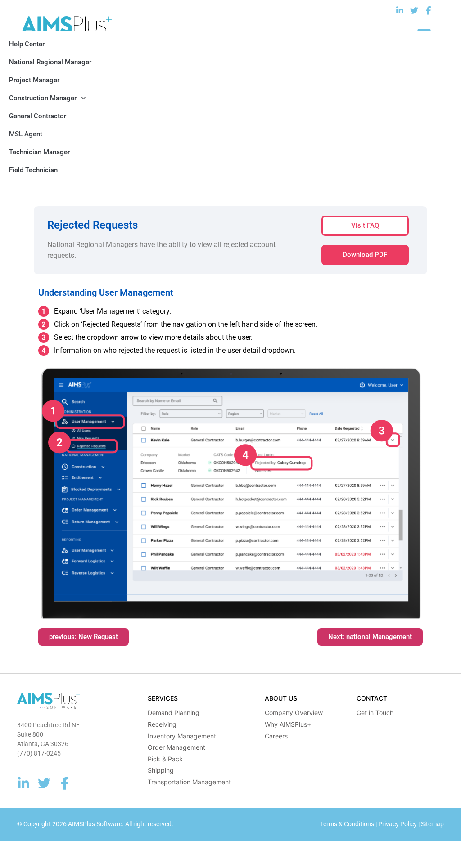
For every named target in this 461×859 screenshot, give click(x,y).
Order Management (176, 747)
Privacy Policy (397, 824)
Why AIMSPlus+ (288, 724)
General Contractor (37, 116)
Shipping (161, 770)
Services (163, 698)
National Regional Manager (50, 62)
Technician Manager (39, 152)
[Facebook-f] (428, 11)
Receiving (162, 724)
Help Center (27, 44)
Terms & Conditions (347, 824)
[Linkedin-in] (400, 11)
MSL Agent (25, 134)
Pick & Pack (165, 759)
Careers (276, 736)
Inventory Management (182, 736)
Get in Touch (375, 712)
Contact (372, 698)
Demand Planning (173, 712)
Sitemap (432, 824)
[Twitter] (413, 11)
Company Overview (294, 712)
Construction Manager (43, 98)
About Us (281, 698)
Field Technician (33, 170)
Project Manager (34, 80)
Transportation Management (189, 782)
